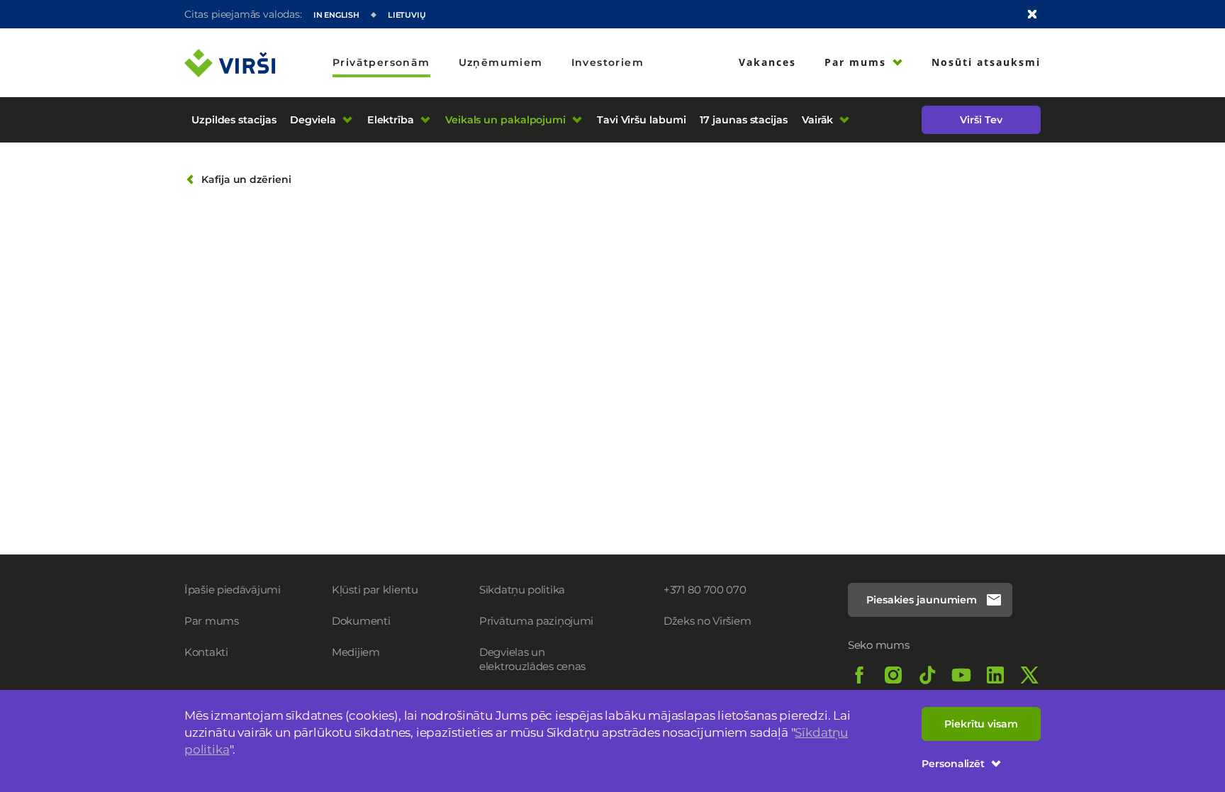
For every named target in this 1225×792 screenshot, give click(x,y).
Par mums (211, 621)
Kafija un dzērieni (246, 179)
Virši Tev (981, 119)
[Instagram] (893, 675)
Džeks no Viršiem (707, 621)
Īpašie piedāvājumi (232, 589)
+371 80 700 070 (705, 589)
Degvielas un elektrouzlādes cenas (532, 659)
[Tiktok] (927, 675)
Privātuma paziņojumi (536, 621)
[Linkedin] (995, 675)
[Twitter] (1029, 675)
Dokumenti (361, 621)
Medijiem (356, 652)
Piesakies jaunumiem (921, 599)
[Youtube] (961, 675)
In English (336, 15)
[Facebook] (859, 675)
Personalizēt (953, 763)
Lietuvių (407, 15)
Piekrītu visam (981, 724)
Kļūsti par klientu (375, 589)
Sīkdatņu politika (522, 589)
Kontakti (206, 652)
